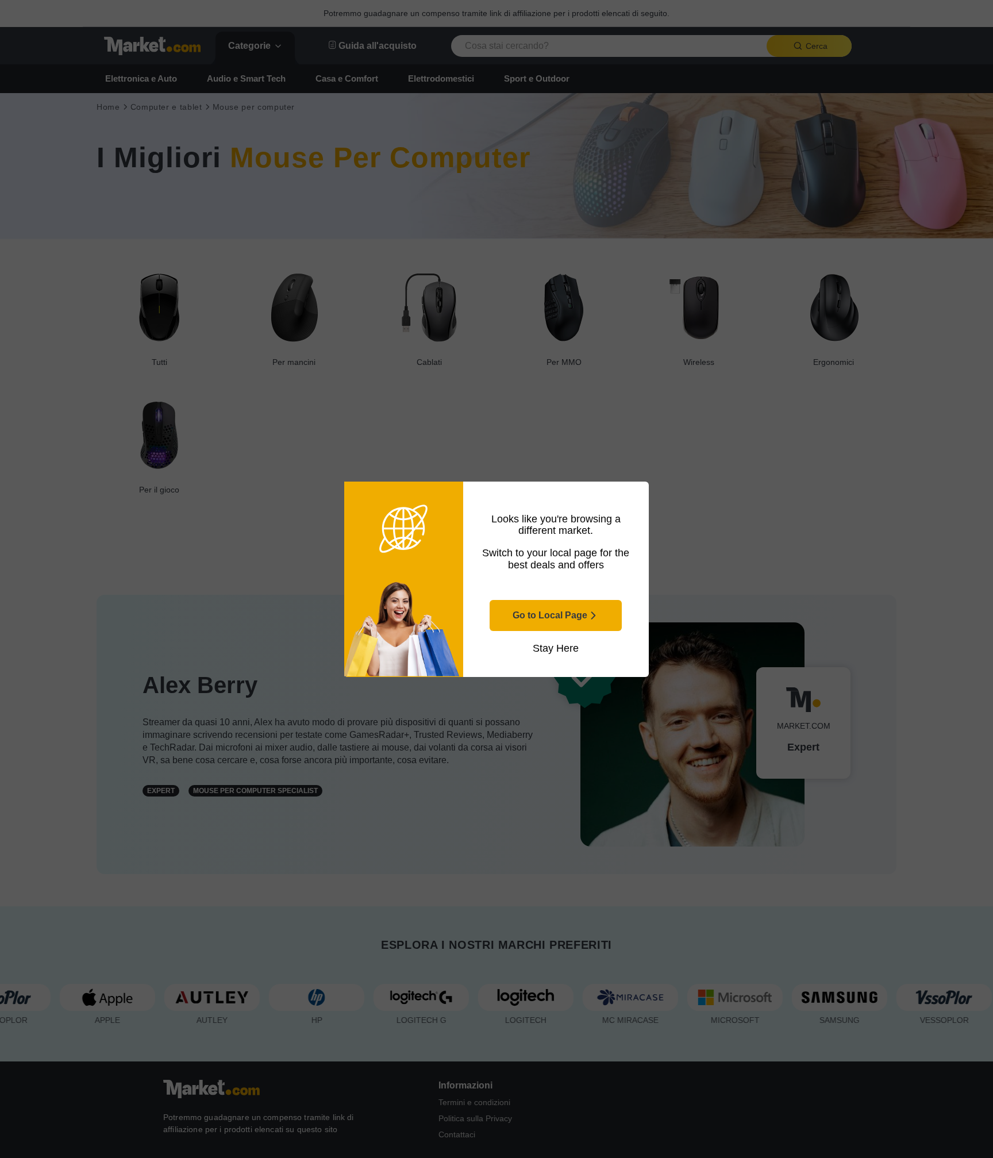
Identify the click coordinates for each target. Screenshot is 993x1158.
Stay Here (556, 648)
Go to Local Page (550, 615)
